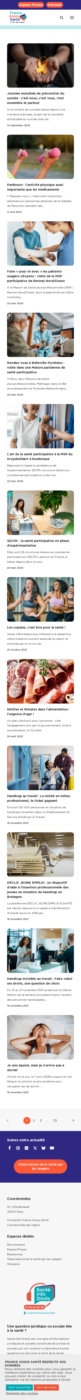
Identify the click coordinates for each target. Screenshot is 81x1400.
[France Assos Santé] (18, 17)
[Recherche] (60, 17)
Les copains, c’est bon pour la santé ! (36, 627)
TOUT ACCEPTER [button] (19, 1387)
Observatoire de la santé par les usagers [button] (41, 1166)
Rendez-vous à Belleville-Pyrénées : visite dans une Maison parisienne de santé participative (36, 367)
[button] (72, 17)
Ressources (15, 1254)
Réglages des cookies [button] (22, 1393)
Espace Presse (30, 5)
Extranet (55, 5)
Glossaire (13, 1264)
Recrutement (16, 1244)
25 (55, 1120)
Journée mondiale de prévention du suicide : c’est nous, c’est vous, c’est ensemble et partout (35, 98)
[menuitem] (31, 5)
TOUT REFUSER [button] (46, 1387)
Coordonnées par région (23, 1225)
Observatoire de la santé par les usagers (34, 1259)
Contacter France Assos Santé (28, 1220)
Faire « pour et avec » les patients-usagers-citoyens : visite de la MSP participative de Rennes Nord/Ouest (36, 276)
